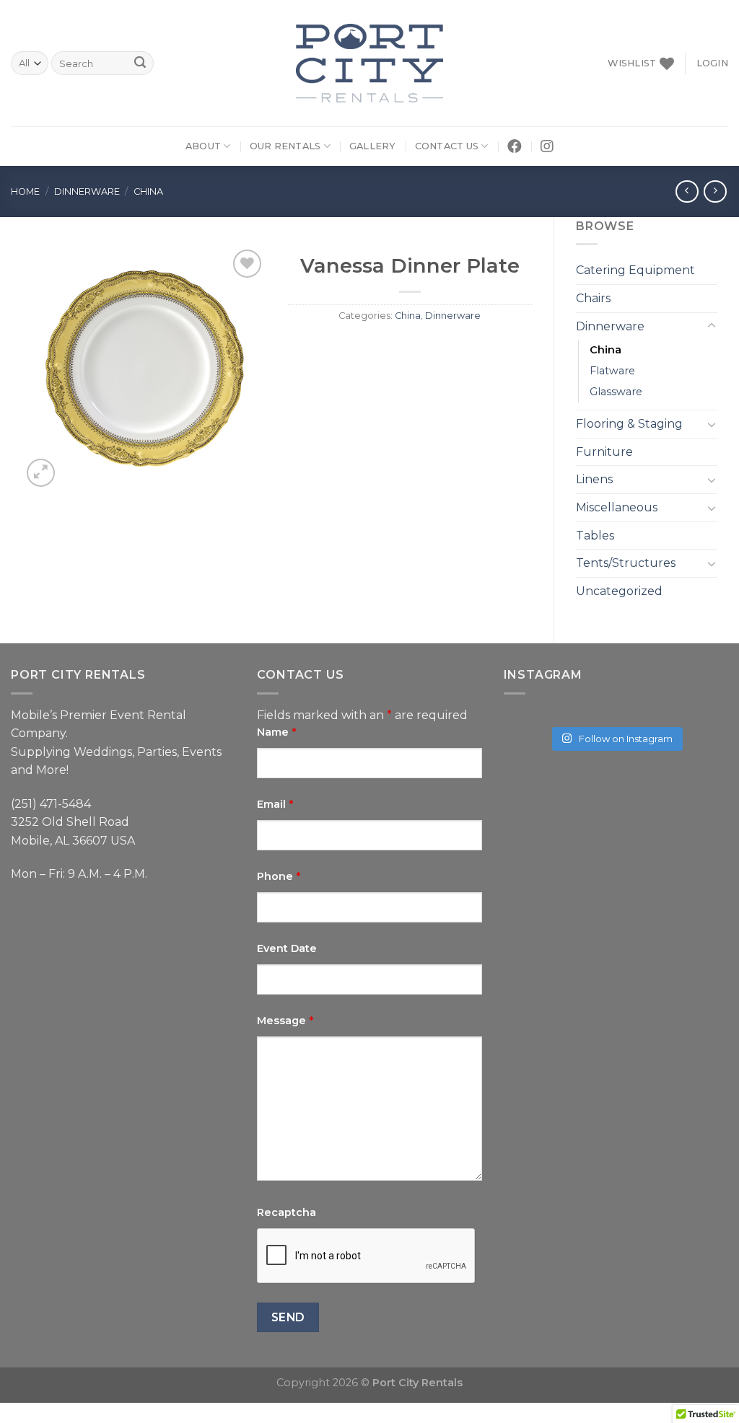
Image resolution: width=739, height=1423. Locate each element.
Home (25, 191)
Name (276, 732)
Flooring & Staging (629, 424)
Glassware (616, 391)
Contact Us (447, 146)
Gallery (372, 146)
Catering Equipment (635, 270)
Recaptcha (286, 1212)
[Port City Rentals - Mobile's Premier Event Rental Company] (370, 63)
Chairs (593, 298)
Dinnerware (87, 191)
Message (285, 1020)
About (203, 146)
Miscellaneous (616, 507)
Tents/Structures (625, 563)
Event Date (287, 948)
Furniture (604, 452)
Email (275, 804)
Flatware (612, 370)
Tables (595, 535)
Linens (594, 479)
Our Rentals (285, 146)
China (148, 191)
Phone (278, 876)
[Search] (140, 63)
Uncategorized (619, 591)
